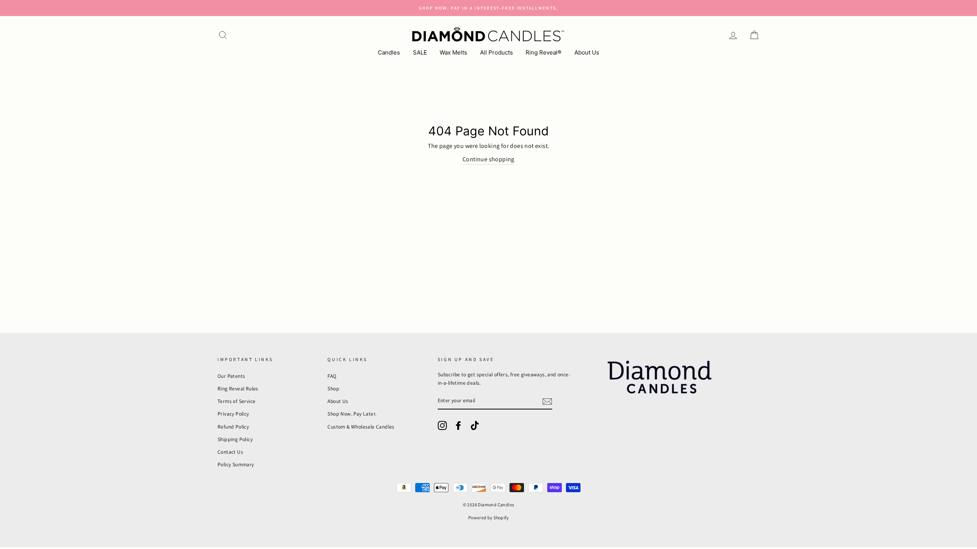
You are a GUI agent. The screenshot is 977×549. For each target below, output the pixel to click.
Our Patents (231, 375)
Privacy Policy (233, 413)
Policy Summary (236, 464)
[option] (488, 8)
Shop (333, 388)
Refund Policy (233, 426)
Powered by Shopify (488, 517)
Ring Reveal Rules (238, 388)
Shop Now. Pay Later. (351, 413)
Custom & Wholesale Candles (360, 426)
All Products (496, 52)
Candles (389, 52)
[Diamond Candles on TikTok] (474, 425)
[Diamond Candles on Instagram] (442, 425)
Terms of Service (236, 401)
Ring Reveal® (543, 52)
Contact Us (230, 451)
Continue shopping (488, 159)
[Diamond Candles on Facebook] (458, 425)
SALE (420, 52)
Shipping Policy (235, 439)
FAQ (331, 375)
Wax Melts (453, 52)
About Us (586, 52)
